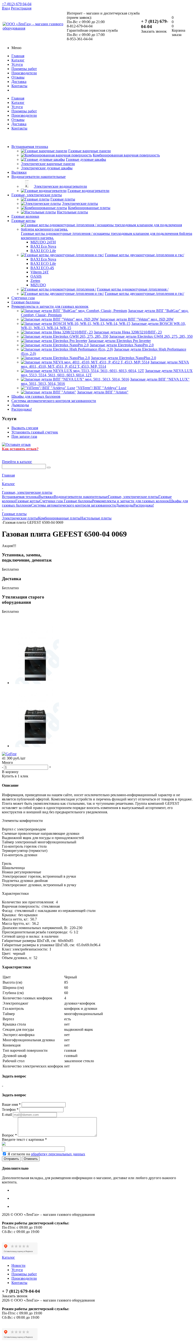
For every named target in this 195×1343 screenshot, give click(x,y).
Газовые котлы (23, 221)
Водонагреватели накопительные (38, 177)
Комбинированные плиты (59, 518)
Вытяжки (19, 172)
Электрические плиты (20, 518)
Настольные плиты (96, 518)
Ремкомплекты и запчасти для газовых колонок (49, 306)
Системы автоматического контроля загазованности (53, 401)
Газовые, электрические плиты (36, 195)
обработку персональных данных (58, 1154)
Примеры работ (24, 69)
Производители (24, 73)
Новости (18, 1265)
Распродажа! (21, 409)
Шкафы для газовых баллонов (35, 396)
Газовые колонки (25, 216)
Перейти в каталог (17, 462)
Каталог (17, 60)
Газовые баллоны (25, 302)
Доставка (18, 82)
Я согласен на (46, 1154)
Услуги (17, 64)
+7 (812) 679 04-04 (16, 4)
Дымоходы (20, 405)
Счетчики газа (23, 298)
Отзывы (17, 77)
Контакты (19, 86)
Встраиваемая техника (29, 147)
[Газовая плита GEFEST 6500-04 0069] (35, 683)
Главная (17, 56)
